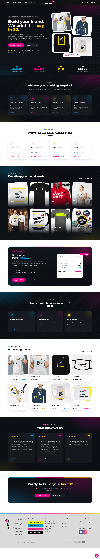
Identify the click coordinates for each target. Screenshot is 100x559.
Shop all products (85, 351)
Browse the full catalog (84, 178)
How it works (32, 280)
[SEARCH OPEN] (82, 2)
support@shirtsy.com (20, 531)
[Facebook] (81, 532)
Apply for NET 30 (32, 45)
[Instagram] (85, 532)
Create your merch (15, 45)
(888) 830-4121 (18, 534)
